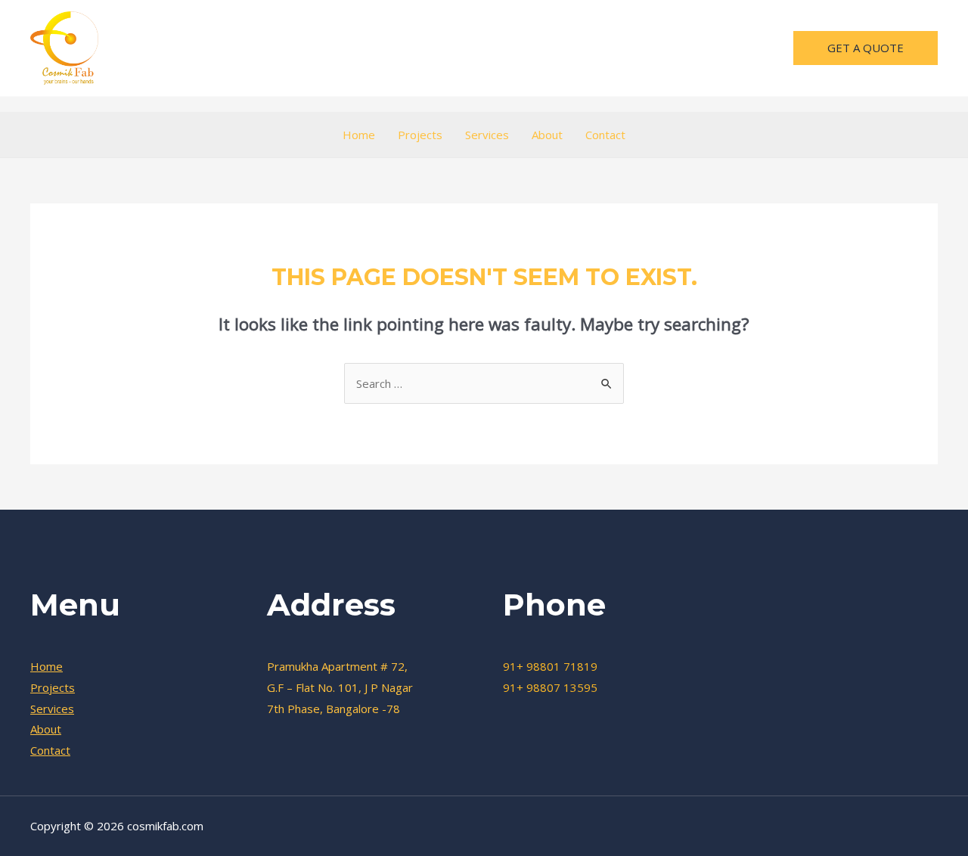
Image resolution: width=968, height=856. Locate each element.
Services (487, 134)
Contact (605, 134)
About (547, 134)
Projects (420, 134)
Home (359, 134)
